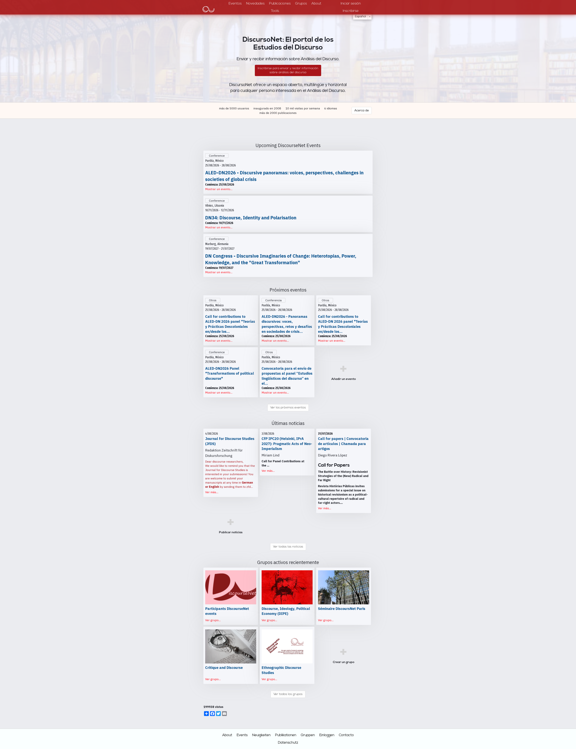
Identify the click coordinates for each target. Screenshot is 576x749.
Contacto (346, 735)
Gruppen (308, 735)
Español (360, 16)
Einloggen (326, 735)
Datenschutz (288, 742)
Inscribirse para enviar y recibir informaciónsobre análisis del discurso (288, 70)
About (227, 735)
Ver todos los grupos (288, 694)
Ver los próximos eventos (288, 407)
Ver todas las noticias (288, 547)
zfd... (249, 487)
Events (242, 735)
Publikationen (285, 735)
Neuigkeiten (261, 735)
